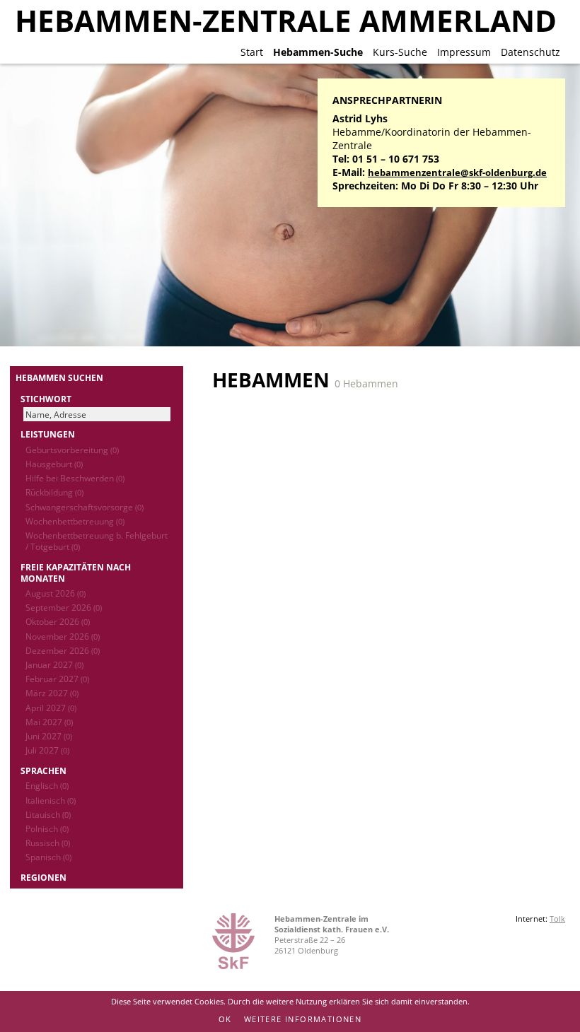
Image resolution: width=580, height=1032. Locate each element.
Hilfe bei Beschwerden (74, 477)
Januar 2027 (54, 664)
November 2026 (62, 636)
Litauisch (48, 814)
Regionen (43, 877)
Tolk (557, 918)
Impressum (464, 52)
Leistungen (48, 434)
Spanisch (48, 856)
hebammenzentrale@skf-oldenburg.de (457, 173)
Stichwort (46, 398)
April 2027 (50, 707)
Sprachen (43, 770)
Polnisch (47, 828)
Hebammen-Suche (318, 52)
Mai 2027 (49, 721)
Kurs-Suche (400, 52)
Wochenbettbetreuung (74, 521)
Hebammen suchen (59, 377)
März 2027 (52, 692)
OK (225, 1019)
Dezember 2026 (62, 650)
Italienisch (50, 800)
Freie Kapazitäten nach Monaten (76, 572)
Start (251, 52)
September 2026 (63, 607)
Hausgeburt (54, 463)
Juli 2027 (47, 750)
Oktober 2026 (57, 621)
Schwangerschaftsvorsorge (84, 506)
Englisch (47, 785)
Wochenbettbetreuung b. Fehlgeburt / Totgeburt (96, 540)
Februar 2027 (57, 678)
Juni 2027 (48, 735)
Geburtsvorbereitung (72, 449)
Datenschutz (530, 52)
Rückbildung (54, 492)
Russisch (47, 842)
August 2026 (55, 593)
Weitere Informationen (302, 1019)
